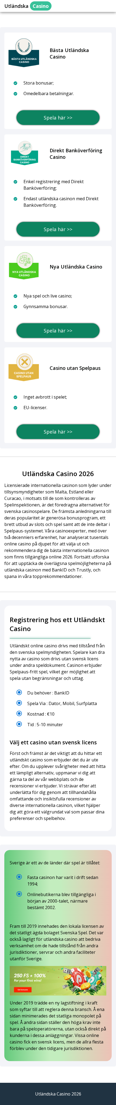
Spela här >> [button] (58, 117)
